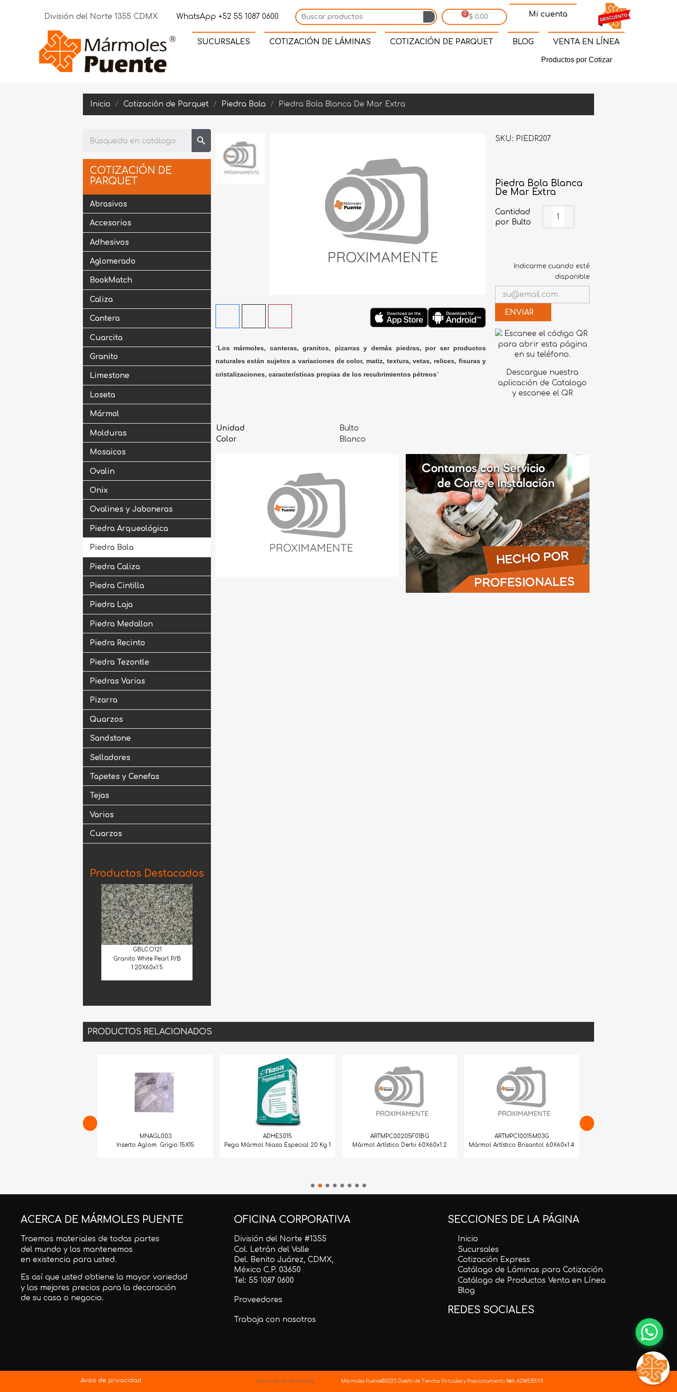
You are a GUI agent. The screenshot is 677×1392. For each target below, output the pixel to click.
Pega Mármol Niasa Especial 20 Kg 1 (166, 1145)
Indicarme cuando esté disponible (551, 271)
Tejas (99, 795)
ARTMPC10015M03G (411, 1136)
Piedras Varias (117, 681)
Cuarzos (106, 834)
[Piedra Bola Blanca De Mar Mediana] (502, 164)
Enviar (520, 312)
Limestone (109, 376)
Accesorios (110, 223)
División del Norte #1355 (280, 1239)
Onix (99, 490)
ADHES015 (166, 1136)
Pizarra (103, 700)
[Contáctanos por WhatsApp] (649, 1332)
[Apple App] (399, 317)
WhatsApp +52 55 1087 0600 (226, 16)
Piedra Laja (111, 605)
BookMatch (111, 280)
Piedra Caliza (115, 567)
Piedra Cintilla (117, 586)
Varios (102, 815)
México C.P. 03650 (267, 1270)
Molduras (108, 433)
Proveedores (258, 1300)
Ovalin (102, 471)
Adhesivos (109, 242)
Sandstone (110, 738)
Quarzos (106, 719)
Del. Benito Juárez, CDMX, (283, 1260)
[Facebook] (312, 61)
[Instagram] (376, 61)
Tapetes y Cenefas (124, 777)
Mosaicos (108, 452)
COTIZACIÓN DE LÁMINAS (320, 42)
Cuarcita (106, 338)
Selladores (110, 758)
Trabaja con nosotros (275, 1319)
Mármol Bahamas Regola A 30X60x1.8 (533, 1145)
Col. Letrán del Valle (271, 1249)
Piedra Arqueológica (129, 529)
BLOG (523, 42)
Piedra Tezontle (119, 662)
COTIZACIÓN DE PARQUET (441, 42)
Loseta (102, 395)
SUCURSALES (223, 42)
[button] (93, 934)
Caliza (101, 299)
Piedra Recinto (117, 643)
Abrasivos (108, 204)
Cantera (105, 318)
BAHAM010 (533, 1136)
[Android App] (457, 317)
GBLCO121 (147, 949)
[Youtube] (397, 61)
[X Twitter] (254, 316)
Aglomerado (112, 261)
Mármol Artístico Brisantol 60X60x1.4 (411, 1145)
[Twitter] (333, 61)
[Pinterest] (355, 61)
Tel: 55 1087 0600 (264, 1280)
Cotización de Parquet (131, 176)
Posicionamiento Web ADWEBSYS (505, 1381)
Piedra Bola (112, 547)
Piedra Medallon (121, 624)
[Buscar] (429, 17)
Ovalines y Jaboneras (131, 509)
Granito (104, 357)
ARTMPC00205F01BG (288, 1136)
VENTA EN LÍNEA (586, 42)
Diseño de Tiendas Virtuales (429, 1381)
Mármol (104, 414)
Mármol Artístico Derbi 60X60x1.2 (289, 1145)
